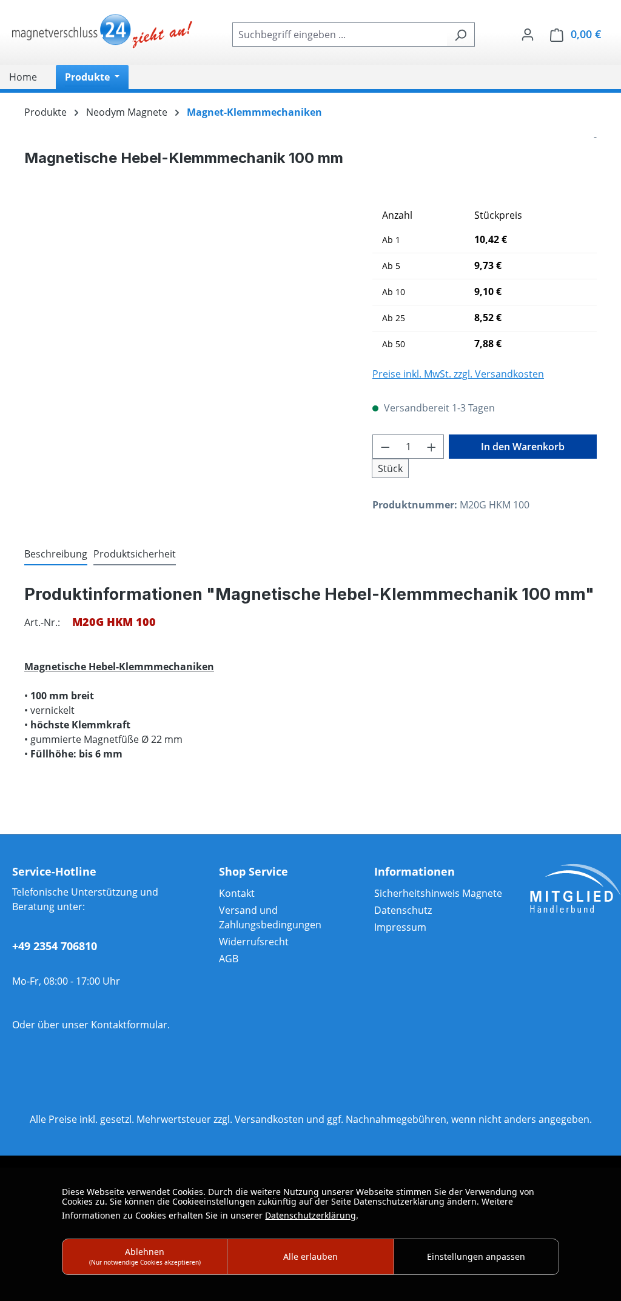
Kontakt (237, 893)
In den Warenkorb (523, 446)
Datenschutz (403, 910)
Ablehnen (145, 1256)
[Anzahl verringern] (385, 446)
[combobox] (339, 34)
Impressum (400, 927)
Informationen (414, 871)
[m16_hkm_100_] (185, 333)
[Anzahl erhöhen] (432, 446)
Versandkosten (269, 1119)
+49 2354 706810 (54, 946)
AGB (228, 958)
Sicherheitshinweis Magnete (438, 893)
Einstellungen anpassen (476, 1256)
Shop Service (253, 871)
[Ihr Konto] (527, 34)
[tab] (55, 554)
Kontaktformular (129, 1024)
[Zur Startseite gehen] (103, 32)
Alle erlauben (310, 1256)
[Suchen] (460, 34)
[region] (186, 333)
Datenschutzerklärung (310, 1215)
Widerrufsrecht (254, 941)
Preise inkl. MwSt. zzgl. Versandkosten (458, 374)
